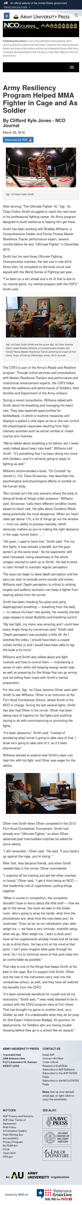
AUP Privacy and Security (18, 1116)
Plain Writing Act (13, 1134)
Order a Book (50, 1062)
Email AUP (49, 1054)
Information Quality (15, 1131)
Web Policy (9, 1127)
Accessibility (10, 1138)
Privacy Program (13, 1142)
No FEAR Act (10, 1145)
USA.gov (8, 1156)
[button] (17, 7)
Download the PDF (16, 140)
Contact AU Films (53, 1058)
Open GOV (9, 1153)
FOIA (6, 1149)
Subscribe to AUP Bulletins (59, 1069)
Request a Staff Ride (55, 1066)
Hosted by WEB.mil (16, 1194)
